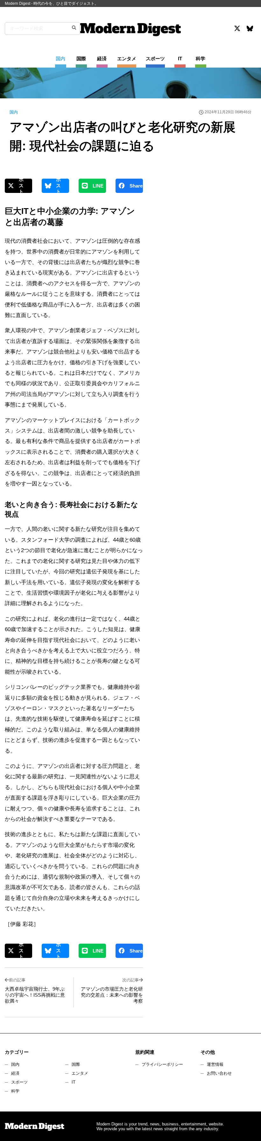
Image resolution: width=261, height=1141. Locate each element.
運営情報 (215, 1064)
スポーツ (19, 1082)
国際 (76, 1064)
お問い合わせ (219, 1073)
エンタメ (80, 1073)
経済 (15, 1073)
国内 (15, 1064)
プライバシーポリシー (162, 1064)
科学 (15, 1091)
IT (73, 1082)
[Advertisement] (203, 234)
